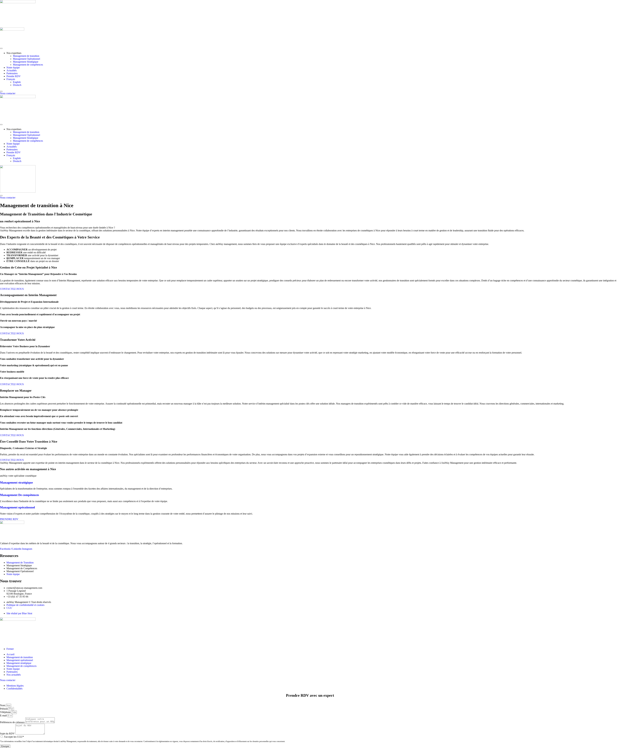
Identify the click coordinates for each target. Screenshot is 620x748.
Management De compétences (19, 495)
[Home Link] (18, 191)
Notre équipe (13, 67)
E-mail (3, 715)
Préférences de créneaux (12, 722)
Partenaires (12, 73)
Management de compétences (28, 64)
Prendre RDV (13, 76)
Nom (3, 705)
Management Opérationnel (26, 58)
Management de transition (26, 56)
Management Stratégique (25, 61)
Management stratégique (16, 482)
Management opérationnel (17, 507)
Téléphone (5, 712)
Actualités (11, 70)
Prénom (4, 708)
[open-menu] (1, 48)
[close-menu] (1, 91)
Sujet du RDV (7, 733)
